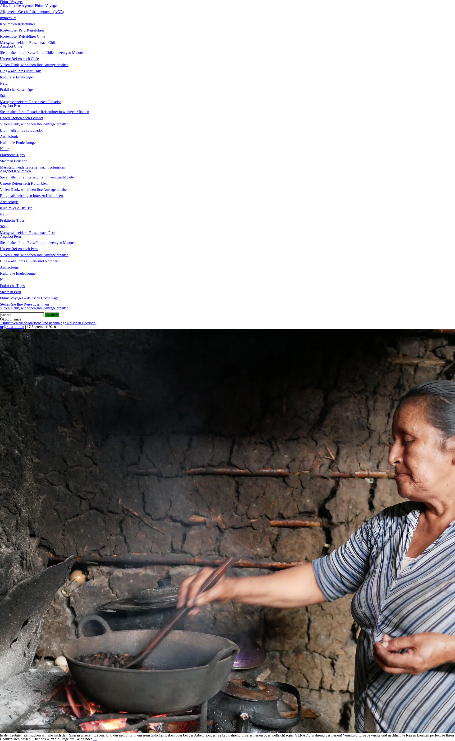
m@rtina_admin (12, 327)
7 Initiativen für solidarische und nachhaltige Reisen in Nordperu (48, 323)
